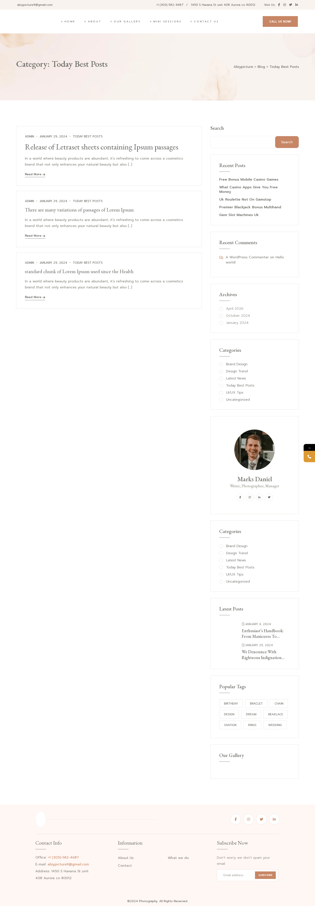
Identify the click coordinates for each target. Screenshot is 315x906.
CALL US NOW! (280, 22)
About (94, 21)
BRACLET (256, 704)
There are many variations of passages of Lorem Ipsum (79, 209)
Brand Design (237, 364)
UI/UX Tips (234, 392)
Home (69, 21)
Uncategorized (238, 399)
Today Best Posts (88, 136)
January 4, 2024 (258, 624)
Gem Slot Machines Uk (239, 215)
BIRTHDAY (231, 704)
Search (217, 128)
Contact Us (206, 21)
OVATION (230, 725)
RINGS (252, 725)
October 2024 (238, 316)
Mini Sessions (167, 21)
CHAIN (278, 704)
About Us (126, 858)
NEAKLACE (275, 714)
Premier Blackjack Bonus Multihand (250, 207)
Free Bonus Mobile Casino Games (248, 179)
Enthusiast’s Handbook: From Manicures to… (263, 633)
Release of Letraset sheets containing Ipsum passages (101, 147)
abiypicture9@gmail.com (34, 5)
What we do (178, 858)
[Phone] (309, 456)
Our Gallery (127, 21)
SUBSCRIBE (265, 875)
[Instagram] (250, 497)
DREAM (251, 714)
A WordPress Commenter (247, 257)
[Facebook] (240, 497)
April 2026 (234, 308)
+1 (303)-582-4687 (169, 5)
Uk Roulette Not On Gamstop (245, 199)
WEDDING (275, 725)
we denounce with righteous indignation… (263, 654)
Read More (33, 175)
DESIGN (229, 714)
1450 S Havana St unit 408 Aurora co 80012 (223, 5)
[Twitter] (269, 497)
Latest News (236, 378)
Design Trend (237, 371)
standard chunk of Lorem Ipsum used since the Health (79, 271)
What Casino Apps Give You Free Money (248, 189)
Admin (29, 136)
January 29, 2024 (259, 645)
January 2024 (237, 323)
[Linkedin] (259, 497)
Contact (125, 865)
